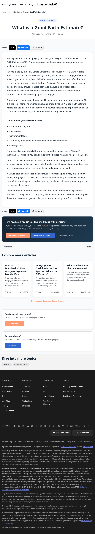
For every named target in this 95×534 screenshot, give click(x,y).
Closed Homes (8, 411)
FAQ (44, 391)
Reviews (25, 391)
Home (4, 12)
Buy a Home (7, 391)
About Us (26, 387)
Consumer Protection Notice (18, 490)
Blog (31, 4)
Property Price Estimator (73, 387)
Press (24, 396)
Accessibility (88, 442)
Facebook (24, 47)
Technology (27, 401)
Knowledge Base (9, 4)
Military (5, 406)
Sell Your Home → (14, 323)
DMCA (80, 442)
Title (3, 396)
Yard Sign (6, 401)
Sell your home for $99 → (17, 235)
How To (22, 4)
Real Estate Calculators (72, 396)
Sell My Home (7, 387)
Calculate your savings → (66, 235)
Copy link (38, 47)
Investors (26, 406)
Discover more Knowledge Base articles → (47, 301)
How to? (6, 364)
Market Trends (69, 391)
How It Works (48, 396)
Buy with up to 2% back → (43, 235)
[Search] (91, 5)
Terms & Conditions (57, 442)
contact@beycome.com (79, 426)
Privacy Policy (71, 442)
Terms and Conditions (68, 447)
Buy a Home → (13, 346)
